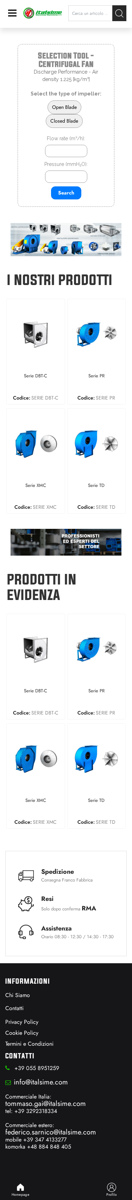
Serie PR (96, 376)
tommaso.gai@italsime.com (45, 1104)
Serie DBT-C (35, 376)
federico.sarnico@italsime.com (50, 1132)
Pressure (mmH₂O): (66, 164)
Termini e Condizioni (29, 1044)
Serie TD (96, 486)
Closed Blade (64, 120)
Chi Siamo (17, 995)
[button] (119, 13)
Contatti (14, 1008)
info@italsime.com (41, 1082)
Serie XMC (35, 486)
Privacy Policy (21, 1022)
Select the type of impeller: (66, 94)
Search (66, 192)
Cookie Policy (21, 1033)
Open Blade (64, 107)
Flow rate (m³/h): (66, 138)
